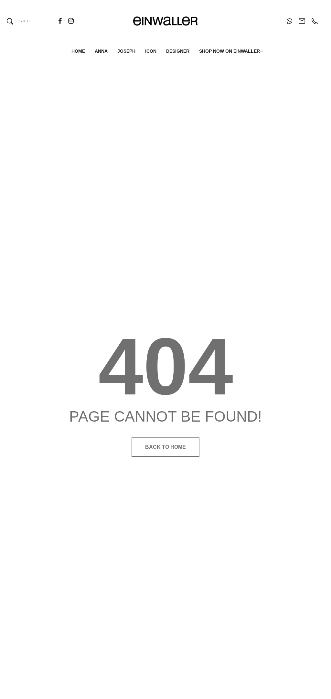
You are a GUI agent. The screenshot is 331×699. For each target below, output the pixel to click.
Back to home (165, 447)
